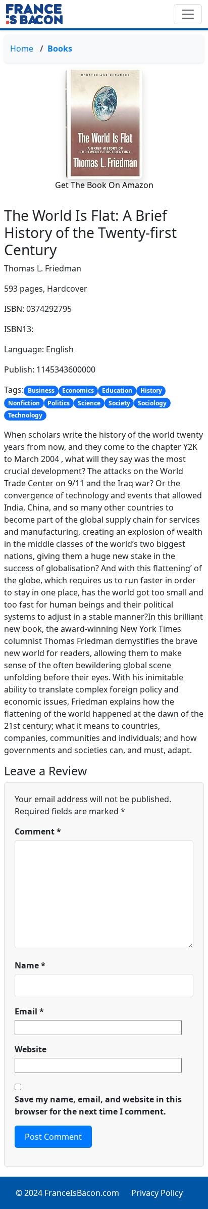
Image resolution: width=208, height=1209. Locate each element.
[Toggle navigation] (188, 14)
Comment (38, 831)
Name (30, 965)
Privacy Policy (157, 1192)
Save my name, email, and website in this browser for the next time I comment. (98, 1105)
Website (30, 1049)
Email (29, 1011)
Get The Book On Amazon (104, 185)
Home (21, 48)
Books (59, 48)
